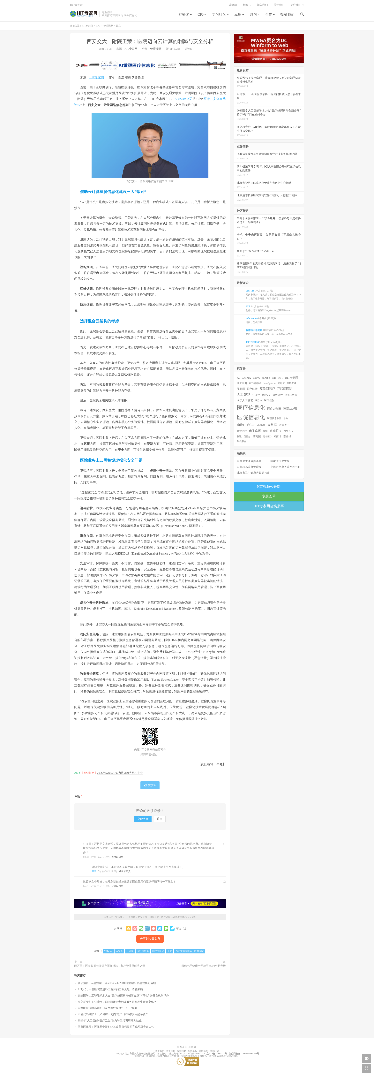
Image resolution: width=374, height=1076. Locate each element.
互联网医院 (284, 388)
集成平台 (241, 441)
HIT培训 (242, 383)
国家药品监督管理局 (249, 467)
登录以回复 (117, 856)
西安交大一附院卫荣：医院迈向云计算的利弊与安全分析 (150, 41)
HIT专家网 (83, 14)
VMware (108, 951)
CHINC (256, 378)
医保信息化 (291, 395)
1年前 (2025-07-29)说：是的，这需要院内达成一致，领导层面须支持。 (270, 332)
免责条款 (192, 1051)
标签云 (247, 5)
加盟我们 (214, 1051)
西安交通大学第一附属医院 (190, 951)
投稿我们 (287, 14)
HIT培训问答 (255, 383)
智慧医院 (242, 431)
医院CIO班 (290, 408)
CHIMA (246, 377)
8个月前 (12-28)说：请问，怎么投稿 (262, 320)
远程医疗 (267, 437)
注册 (159, 818)
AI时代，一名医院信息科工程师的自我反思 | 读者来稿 (110, 989)
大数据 (272, 425)
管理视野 (108, 25)
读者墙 (233, 5)
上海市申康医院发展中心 (285, 467)
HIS (274, 377)
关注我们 (295, 5)
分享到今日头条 (150, 938)
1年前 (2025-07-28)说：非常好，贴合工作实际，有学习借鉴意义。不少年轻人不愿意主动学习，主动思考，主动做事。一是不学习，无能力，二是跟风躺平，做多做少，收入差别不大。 (273, 350)
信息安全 (266, 395)
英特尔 (247, 436)
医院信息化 (158, 951)
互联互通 (291, 383)
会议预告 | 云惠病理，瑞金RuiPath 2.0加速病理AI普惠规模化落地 (117, 983)
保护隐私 (181, 1051)
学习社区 (219, 14)
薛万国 (257, 436)
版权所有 (161, 1053)
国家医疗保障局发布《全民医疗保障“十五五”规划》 (109, 1008)
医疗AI (258, 400)
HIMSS (266, 377)
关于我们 (279, 5)
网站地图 (203, 1051)
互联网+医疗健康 (247, 388)
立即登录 (143, 818)
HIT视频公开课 (268, 487)
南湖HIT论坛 (246, 425)
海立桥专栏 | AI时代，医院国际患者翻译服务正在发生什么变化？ (117, 1001)
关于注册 (170, 1051)
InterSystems (270, 383)
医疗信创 (269, 400)
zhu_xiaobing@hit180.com (192, 1053)
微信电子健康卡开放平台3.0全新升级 (203, 965)
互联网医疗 (267, 388)
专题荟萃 (269, 496)
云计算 (129, 951)
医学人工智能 (245, 400)
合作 (268, 14)
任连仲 (256, 395)
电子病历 (255, 430)
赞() (152, 785)
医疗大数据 (274, 408)
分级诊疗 (278, 395)
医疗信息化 (143, 951)
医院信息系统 (274, 418)
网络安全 (289, 431)
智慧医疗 (284, 425)
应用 (237, 14)
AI (238, 377)
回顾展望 (261, 425)
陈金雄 (287, 436)
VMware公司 (184, 99)
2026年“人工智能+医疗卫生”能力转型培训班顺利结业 (110, 1020)
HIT (94, 871)
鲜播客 (184, 14)
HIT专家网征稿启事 (269, 506)
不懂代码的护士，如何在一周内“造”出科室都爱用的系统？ (113, 1014)
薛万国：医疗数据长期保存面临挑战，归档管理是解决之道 (109, 965)
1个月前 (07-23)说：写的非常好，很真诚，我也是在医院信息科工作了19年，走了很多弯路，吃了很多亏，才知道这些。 (273, 294)
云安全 (119, 951)
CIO (201, 14)
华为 (285, 418)
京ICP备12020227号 (216, 1053)
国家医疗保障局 (279, 461)
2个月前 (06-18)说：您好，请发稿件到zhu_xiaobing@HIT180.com (268, 308)
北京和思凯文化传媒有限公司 (140, 1053)
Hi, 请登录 (76, 5)
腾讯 (239, 436)
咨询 (253, 14)
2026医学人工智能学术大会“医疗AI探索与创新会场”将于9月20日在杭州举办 (123, 995)
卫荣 (169, 951)
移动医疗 (275, 430)
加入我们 (262, 5)
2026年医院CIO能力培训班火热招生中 (120, 772)
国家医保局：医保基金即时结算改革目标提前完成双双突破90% (116, 1026)
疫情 (265, 431)
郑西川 (277, 436)
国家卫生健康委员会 (249, 461)
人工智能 (243, 395)
